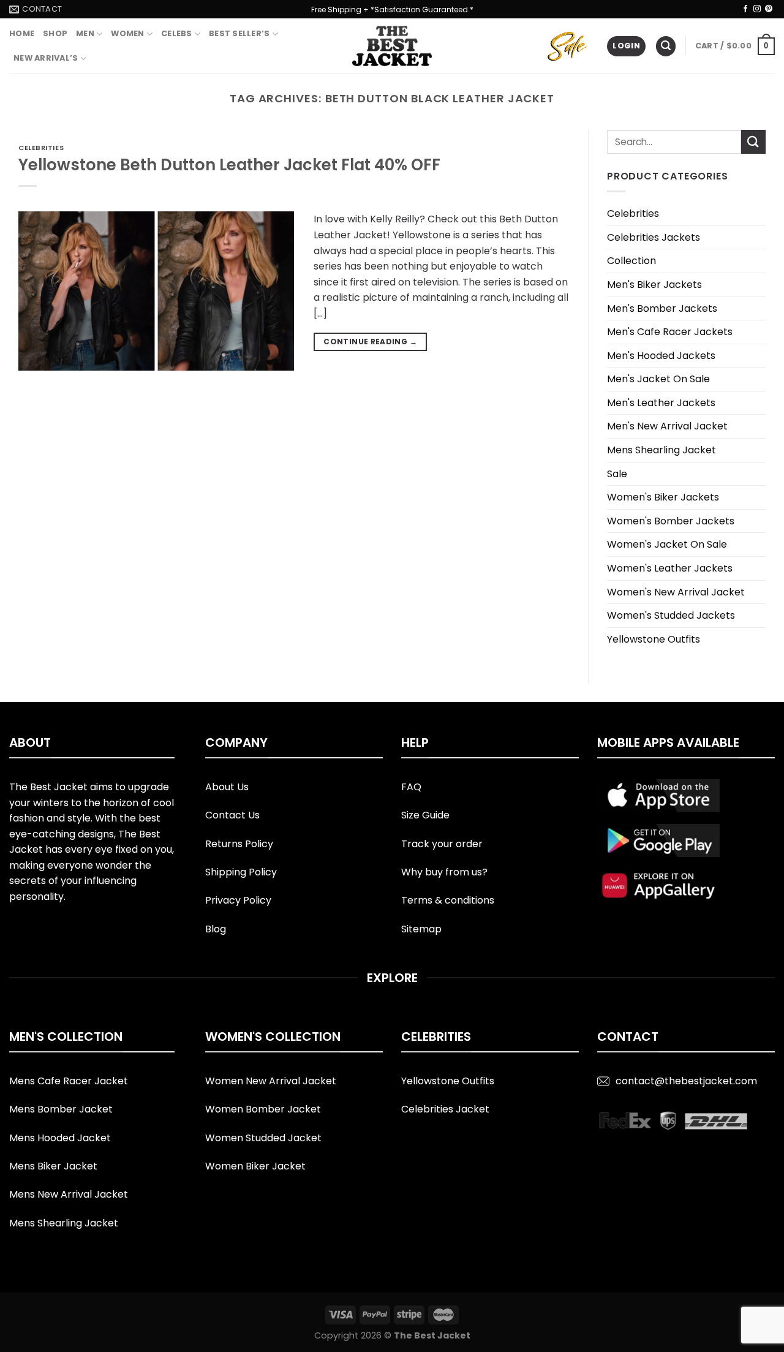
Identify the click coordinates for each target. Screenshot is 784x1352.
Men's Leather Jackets (661, 403)
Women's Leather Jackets (670, 568)
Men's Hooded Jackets (661, 356)
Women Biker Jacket (255, 1166)
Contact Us (232, 815)
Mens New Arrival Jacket (68, 1194)
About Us (227, 787)
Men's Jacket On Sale (658, 379)
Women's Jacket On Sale (667, 544)
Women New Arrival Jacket (270, 1081)
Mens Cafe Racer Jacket (68, 1081)
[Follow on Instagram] (757, 9)
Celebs (176, 33)
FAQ (411, 787)
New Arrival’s (45, 58)
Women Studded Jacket (263, 1138)
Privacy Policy (238, 900)
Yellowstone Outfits (653, 639)
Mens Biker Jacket (53, 1166)
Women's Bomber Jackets (670, 521)
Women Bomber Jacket (263, 1109)
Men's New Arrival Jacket (667, 426)
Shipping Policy (241, 872)
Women (127, 33)
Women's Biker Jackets (663, 497)
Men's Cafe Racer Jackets (670, 332)
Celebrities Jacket (445, 1109)
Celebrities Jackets (653, 237)
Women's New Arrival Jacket (676, 592)
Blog (215, 929)
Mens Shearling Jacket (661, 450)
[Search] (666, 46)
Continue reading (370, 341)
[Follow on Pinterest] (768, 9)
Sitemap (421, 929)
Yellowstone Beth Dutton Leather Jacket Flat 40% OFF (229, 165)
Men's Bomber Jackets (662, 308)
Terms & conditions (447, 900)
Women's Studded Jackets (671, 615)
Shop (55, 33)
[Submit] (753, 142)
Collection (631, 261)
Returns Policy (239, 844)
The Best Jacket (432, 1335)
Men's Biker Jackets (654, 285)
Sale (617, 474)
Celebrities (41, 148)
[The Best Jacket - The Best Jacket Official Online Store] (392, 46)
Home (21, 33)
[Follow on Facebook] (745, 9)
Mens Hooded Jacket (60, 1138)
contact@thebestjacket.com (686, 1081)
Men (85, 33)
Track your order (442, 844)
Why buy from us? (444, 872)
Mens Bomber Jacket (61, 1109)
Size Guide (425, 815)
